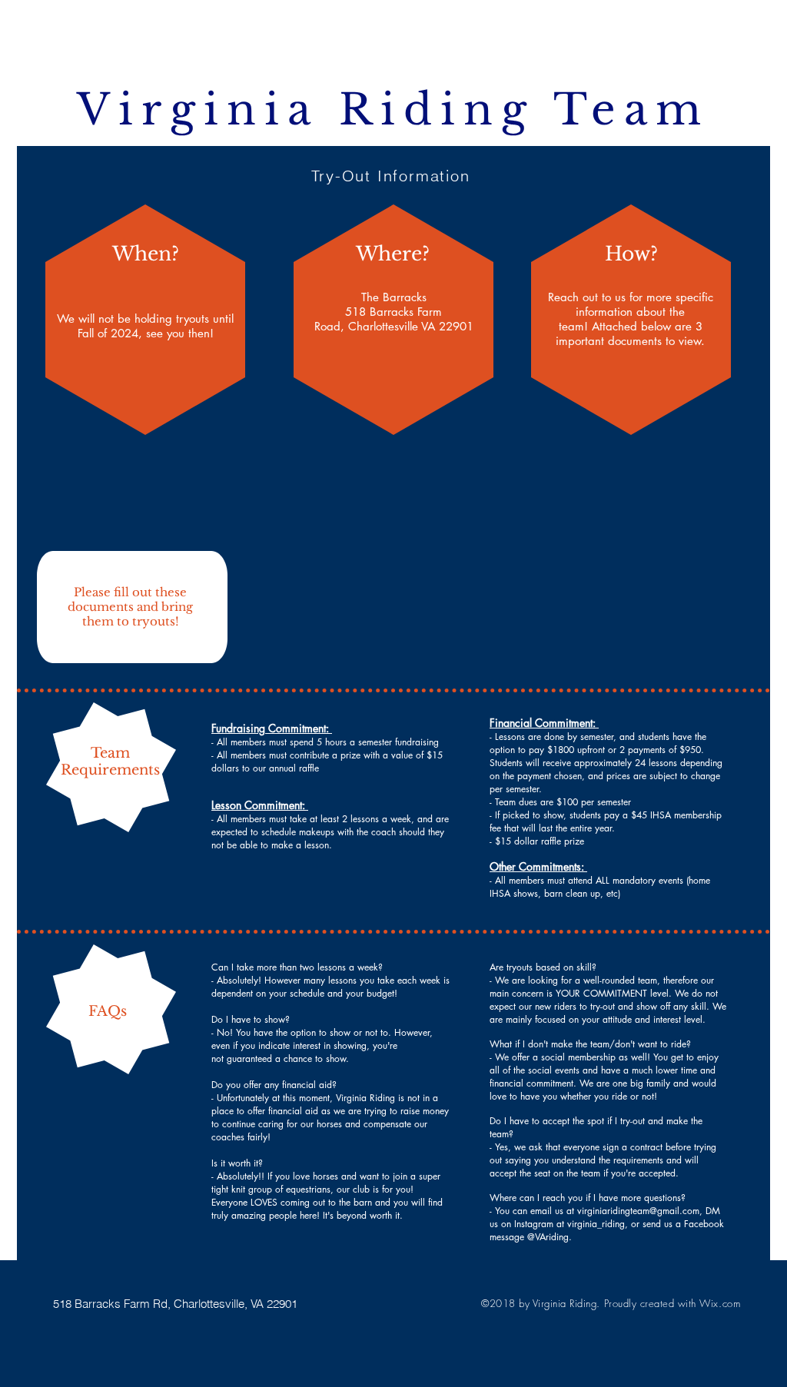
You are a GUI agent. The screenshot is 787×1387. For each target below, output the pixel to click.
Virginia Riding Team (393, 110)
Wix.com (719, 1303)
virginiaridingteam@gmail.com (638, 1210)
